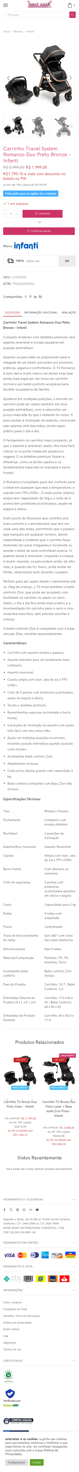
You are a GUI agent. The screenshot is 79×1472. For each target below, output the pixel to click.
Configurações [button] (16, 1462)
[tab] (12, 312)
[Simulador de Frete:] (29, 261)
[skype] (40, 297)
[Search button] (72, 15)
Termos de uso (12, 1349)
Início (6, 31)
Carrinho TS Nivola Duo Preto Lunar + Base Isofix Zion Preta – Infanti (58, 1109)
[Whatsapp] (24, 1209)
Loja (5, 1335)
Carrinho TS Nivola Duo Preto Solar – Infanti (20, 1104)
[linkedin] (35, 297)
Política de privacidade (17, 1322)
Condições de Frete (15, 1309)
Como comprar (12, 1302)
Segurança (9, 1342)
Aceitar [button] (36, 1462)
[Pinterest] (30, 297)
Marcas (18, 31)
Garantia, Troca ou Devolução (21, 1315)
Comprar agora (41, 231)
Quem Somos (11, 1329)
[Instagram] (17, 1209)
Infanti (30, 31)
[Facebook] (25, 297)
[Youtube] (37, 1209)
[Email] (30, 1209)
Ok (67, 261)
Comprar (44, 213)
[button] (8, 78)
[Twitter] (11, 1209)
